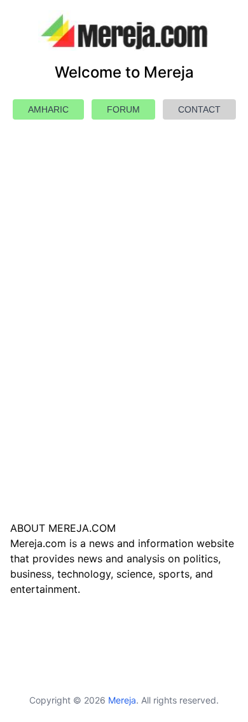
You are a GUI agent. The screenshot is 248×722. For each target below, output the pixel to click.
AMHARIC (48, 109)
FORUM (123, 109)
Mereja (122, 700)
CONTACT (199, 109)
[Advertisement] (124, 350)
